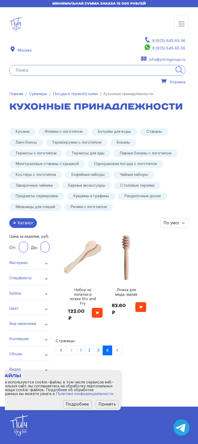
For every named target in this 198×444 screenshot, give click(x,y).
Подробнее (77, 404)
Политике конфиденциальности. (85, 394)
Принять (107, 404)
